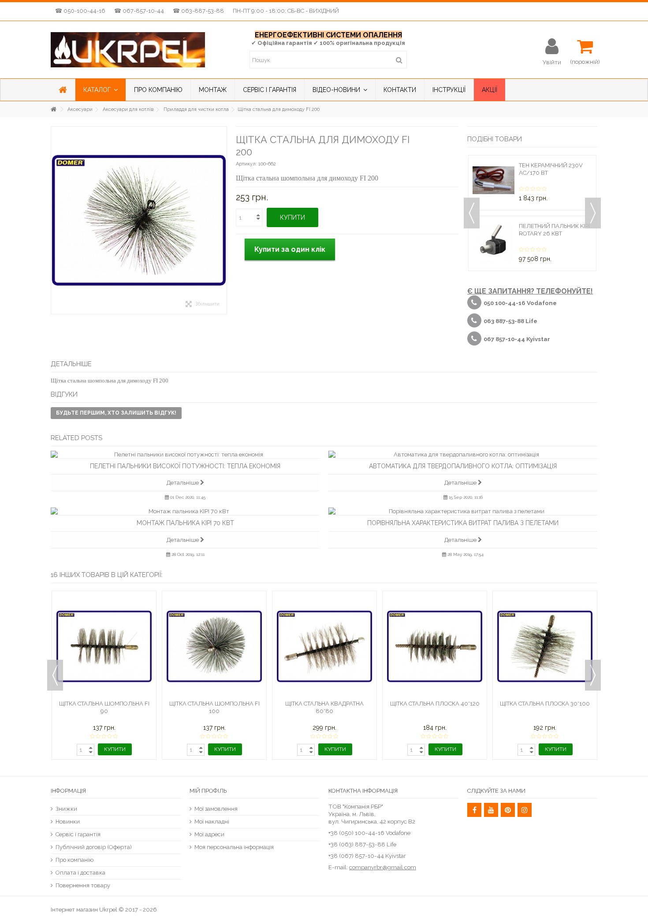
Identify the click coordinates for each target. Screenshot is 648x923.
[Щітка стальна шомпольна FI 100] (214, 646)
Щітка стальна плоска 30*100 (545, 703)
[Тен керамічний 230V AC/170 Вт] (493, 180)
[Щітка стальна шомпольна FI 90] (104, 646)
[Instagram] (525, 810)
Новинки (68, 821)
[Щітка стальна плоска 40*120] (435, 646)
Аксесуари (80, 109)
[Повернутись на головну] (53, 109)
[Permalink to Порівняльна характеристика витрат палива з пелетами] (462, 511)
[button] (100, 90)
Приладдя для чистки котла (196, 109)
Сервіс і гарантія (78, 834)
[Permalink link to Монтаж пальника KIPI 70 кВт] (185, 511)
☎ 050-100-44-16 (80, 10)
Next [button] (593, 213)
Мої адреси (209, 834)
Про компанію (74, 860)
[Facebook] (474, 810)
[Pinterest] (508, 810)
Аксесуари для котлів (128, 109)
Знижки (66, 808)
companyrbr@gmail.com (382, 867)
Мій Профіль (208, 790)
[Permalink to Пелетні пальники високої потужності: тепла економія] (185, 454)
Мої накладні (211, 821)
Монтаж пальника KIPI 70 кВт (185, 522)
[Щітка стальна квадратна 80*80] (324, 646)
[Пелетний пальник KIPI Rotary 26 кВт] (493, 241)
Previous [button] (472, 213)
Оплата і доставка (80, 872)
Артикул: (246, 164)
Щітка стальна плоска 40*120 (435, 703)
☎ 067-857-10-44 (139, 10)
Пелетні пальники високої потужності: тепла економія (185, 466)
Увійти (552, 62)
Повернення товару (83, 885)
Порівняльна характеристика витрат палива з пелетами (463, 522)
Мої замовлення (216, 808)
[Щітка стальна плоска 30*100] (545, 646)
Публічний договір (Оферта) (94, 847)
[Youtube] (491, 810)
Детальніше (183, 482)
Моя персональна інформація (234, 847)
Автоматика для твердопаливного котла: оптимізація (463, 466)
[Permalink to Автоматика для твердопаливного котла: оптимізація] (462, 454)
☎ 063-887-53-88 (198, 10)
